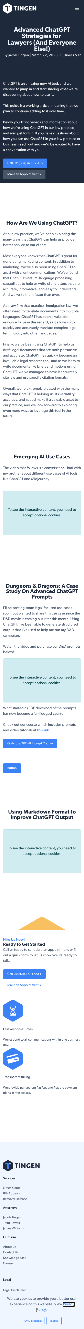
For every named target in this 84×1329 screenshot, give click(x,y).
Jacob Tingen (12, 1217)
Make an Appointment (23, 174)
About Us (9, 1247)
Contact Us (11, 1252)
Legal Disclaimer (14, 1290)
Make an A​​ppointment (23, 985)
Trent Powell (11, 1223)
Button (12, 768)
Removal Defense (15, 1199)
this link (43, 730)
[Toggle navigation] (77, 8)
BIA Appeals (11, 1193)
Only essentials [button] (33, 1320)
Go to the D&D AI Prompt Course (30, 743)
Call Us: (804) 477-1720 (24, 163)
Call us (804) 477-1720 (23, 974)
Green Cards (12, 1188)
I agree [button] (54, 1320)
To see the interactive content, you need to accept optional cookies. (42, 512)
